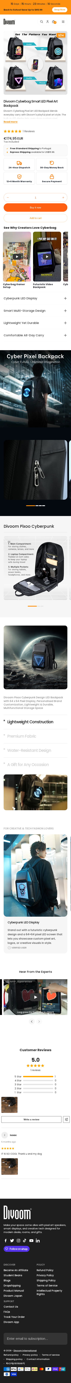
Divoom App (11, 1322)
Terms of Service (47, 1285)
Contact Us (11, 1306)
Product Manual (14, 1290)
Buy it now (35, 207)
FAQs (7, 1312)
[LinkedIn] (38, 1241)
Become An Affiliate (16, 1270)
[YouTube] (31, 1241)
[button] (7, 197)
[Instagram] (18, 1241)
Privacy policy (30, 1355)
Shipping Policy (46, 1280)
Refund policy (11, 1355)
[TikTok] (25, 1241)
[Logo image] (9, 21)
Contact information (38, 1359)
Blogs (7, 1280)
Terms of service (51, 1355)
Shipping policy (14, 1359)
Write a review (31, 1119)
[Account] (48, 22)
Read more (11, 121)
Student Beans (13, 1275)
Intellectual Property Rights (49, 1292)
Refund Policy (45, 1270)
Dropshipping (12, 1285)
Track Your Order (14, 1317)
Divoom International (25, 1350)
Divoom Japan (13, 1296)
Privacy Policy (45, 1275)
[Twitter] (12, 1241)
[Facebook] (6, 1241)
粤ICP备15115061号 (15, 1363)
